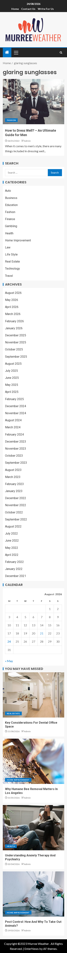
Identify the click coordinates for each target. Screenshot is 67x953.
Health (9, 233)
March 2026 (12, 314)
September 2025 (16, 356)
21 (41, 633)
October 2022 (14, 512)
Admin (27, 140)
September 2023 (16, 462)
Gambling (11, 226)
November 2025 (15, 342)
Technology (12, 268)
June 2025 (12, 378)
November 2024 (15, 413)
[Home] (7, 52)
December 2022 (15, 498)
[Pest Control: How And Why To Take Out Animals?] (33, 894)
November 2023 (15, 448)
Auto (8, 190)
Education (11, 205)
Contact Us (28, 8)
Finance (10, 219)
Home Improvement (18, 240)
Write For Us (46, 8)
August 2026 (13, 293)
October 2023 (14, 455)
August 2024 (13, 420)
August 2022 (13, 526)
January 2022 (14, 569)
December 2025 (15, 335)
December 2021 (15, 576)
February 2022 (14, 562)
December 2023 (15, 441)
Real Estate (12, 261)
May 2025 (11, 385)
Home (15, 8)
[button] (16, 52)
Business (11, 198)
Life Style (11, 254)
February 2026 (14, 321)
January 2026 (14, 328)
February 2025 (14, 399)
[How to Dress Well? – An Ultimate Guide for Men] (33, 101)
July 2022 (11, 533)
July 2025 (11, 370)
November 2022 (15, 505)
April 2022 (11, 555)
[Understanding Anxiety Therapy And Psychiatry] (33, 827)
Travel (9, 276)
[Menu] (16, 52)
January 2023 (14, 491)
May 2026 (11, 300)
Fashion (11, 120)
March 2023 (12, 477)
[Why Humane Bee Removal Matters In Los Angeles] (33, 761)
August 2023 (13, 470)
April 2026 (11, 307)
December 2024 (15, 406)
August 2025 (13, 363)
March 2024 (12, 427)
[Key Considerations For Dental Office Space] (33, 695)
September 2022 (16, 519)
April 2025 (11, 392)
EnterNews (31, 948)
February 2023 (14, 484)
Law (7, 247)
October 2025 (14, 349)
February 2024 (14, 434)
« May (9, 661)
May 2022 (11, 548)
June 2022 (12, 540)
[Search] (61, 52)
